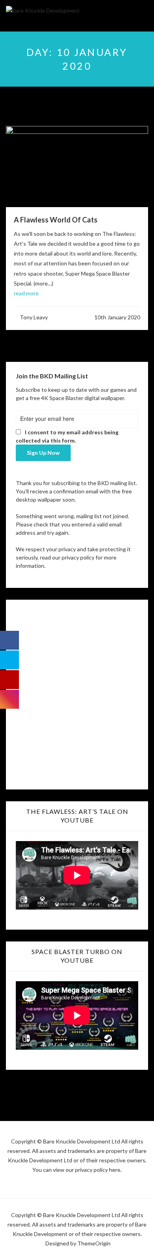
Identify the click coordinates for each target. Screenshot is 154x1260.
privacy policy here (97, 1169)
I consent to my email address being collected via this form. (67, 436)
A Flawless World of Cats (56, 219)
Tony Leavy (34, 317)
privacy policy (78, 557)
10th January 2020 (117, 317)
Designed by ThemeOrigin (78, 1243)
